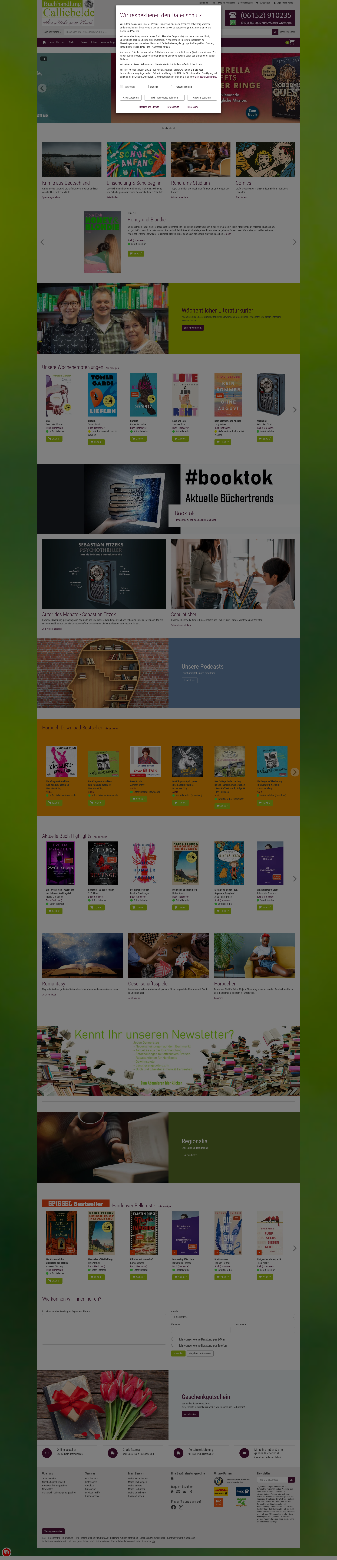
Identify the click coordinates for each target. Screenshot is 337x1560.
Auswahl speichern (202, 97)
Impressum (192, 107)
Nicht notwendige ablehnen (164, 97)
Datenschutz (173, 107)
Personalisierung (183, 86)
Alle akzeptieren (131, 97)
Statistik (154, 86)
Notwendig (129, 86)
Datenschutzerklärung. (206, 76)
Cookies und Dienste (149, 107)
